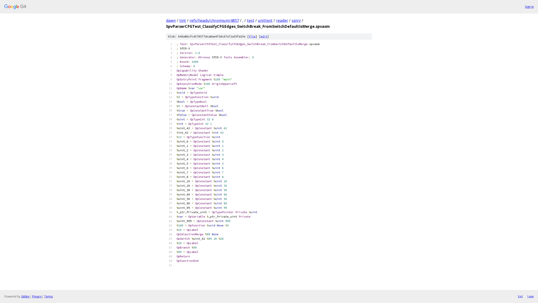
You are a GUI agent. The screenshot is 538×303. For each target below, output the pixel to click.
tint (182, 20)
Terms (48, 296)
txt (520, 296)
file (252, 36)
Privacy (37, 296)
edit (264, 36)
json (530, 296)
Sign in (529, 7)
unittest (265, 20)
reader (282, 20)
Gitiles (25, 296)
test (250, 20)
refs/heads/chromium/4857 (214, 20)
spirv (296, 20)
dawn (171, 20)
